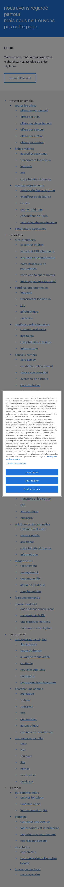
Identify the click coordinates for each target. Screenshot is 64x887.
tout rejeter (32, 480)
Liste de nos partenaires (16, 464)
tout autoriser (32, 488)
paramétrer (32, 472)
